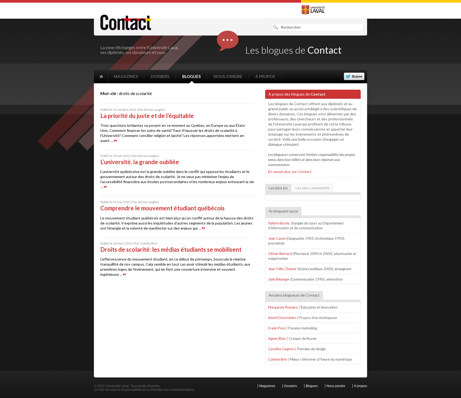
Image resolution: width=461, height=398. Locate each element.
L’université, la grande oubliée (139, 161)
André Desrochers (282, 318)
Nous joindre (228, 76)
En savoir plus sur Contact (290, 171)
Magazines (126, 76)
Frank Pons (276, 328)
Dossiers (160, 76)
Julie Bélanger (278, 279)
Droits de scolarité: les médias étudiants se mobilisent (170, 249)
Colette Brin (277, 359)
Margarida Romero (283, 307)
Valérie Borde (278, 223)
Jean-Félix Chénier (282, 269)
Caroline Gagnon (281, 349)
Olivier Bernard (280, 253)
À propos (265, 76)
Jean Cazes (276, 238)
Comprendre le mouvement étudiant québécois (162, 208)
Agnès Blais (277, 338)
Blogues (191, 76)
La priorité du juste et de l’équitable (147, 115)
